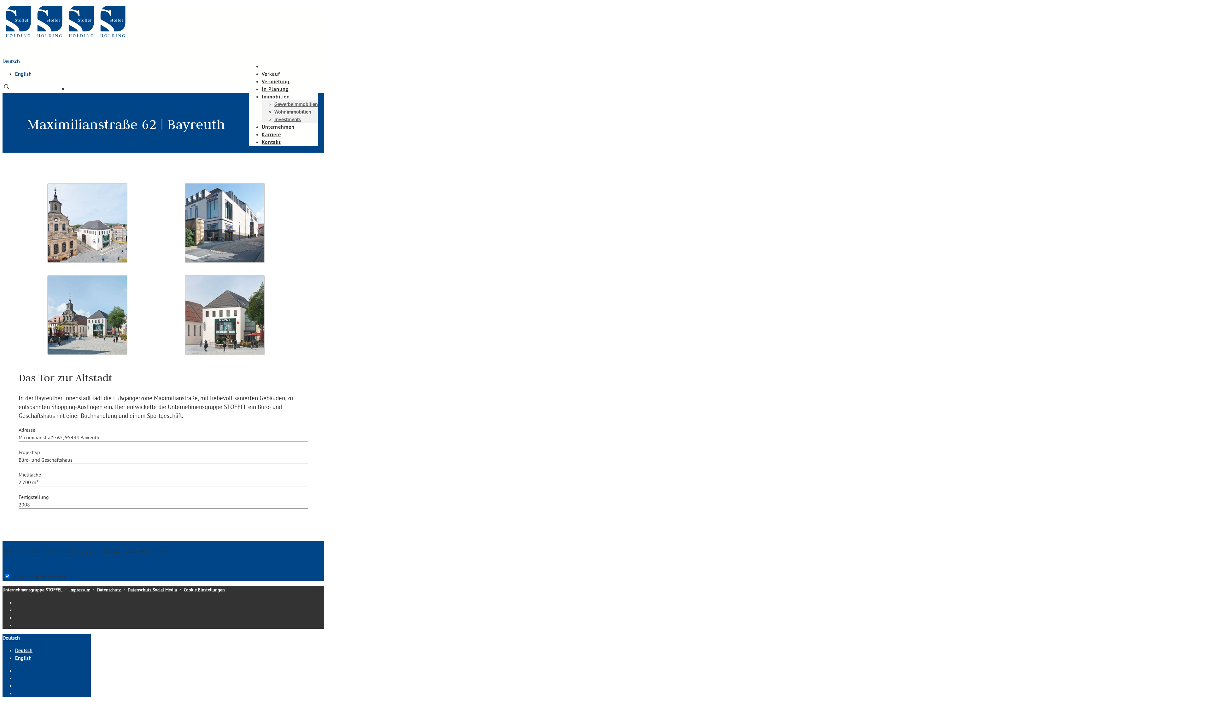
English (23, 74)
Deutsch (11, 61)
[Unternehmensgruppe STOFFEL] (66, 38)
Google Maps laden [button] (25, 564)
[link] (63, 89)
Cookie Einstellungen (204, 590)
